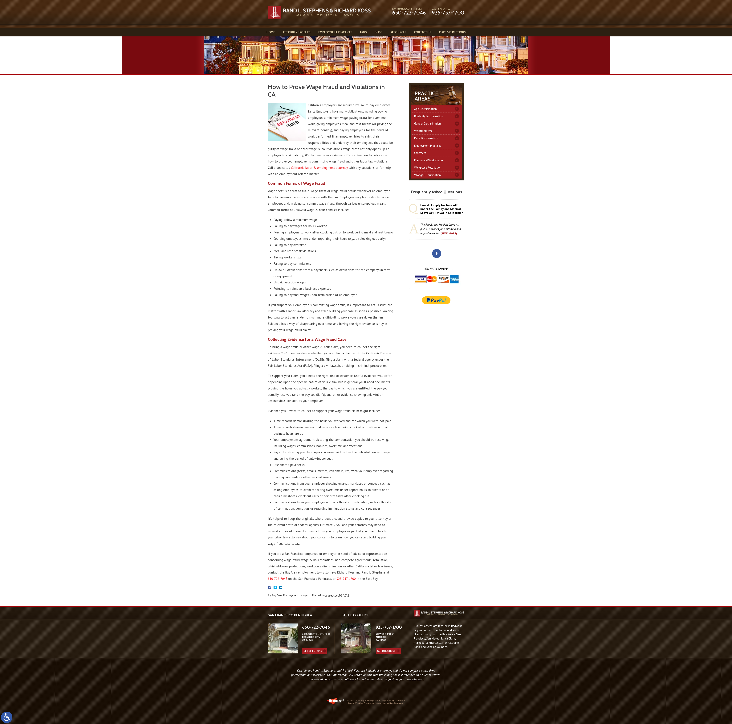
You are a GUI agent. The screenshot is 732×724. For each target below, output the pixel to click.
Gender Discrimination (427, 123)
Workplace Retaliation (427, 167)
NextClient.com (396, 703)
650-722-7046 (409, 12)
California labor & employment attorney (319, 168)
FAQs (363, 32)
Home (270, 32)
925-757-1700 (448, 12)
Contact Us (422, 32)
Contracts (420, 153)
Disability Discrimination (428, 116)
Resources (398, 32)
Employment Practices (335, 32)
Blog (378, 32)
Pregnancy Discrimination (429, 160)
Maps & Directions (452, 32)
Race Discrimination (426, 138)
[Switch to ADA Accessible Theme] (6, 717)
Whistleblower (423, 131)
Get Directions (312, 650)
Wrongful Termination (427, 175)
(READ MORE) (449, 233)
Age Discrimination (425, 109)
